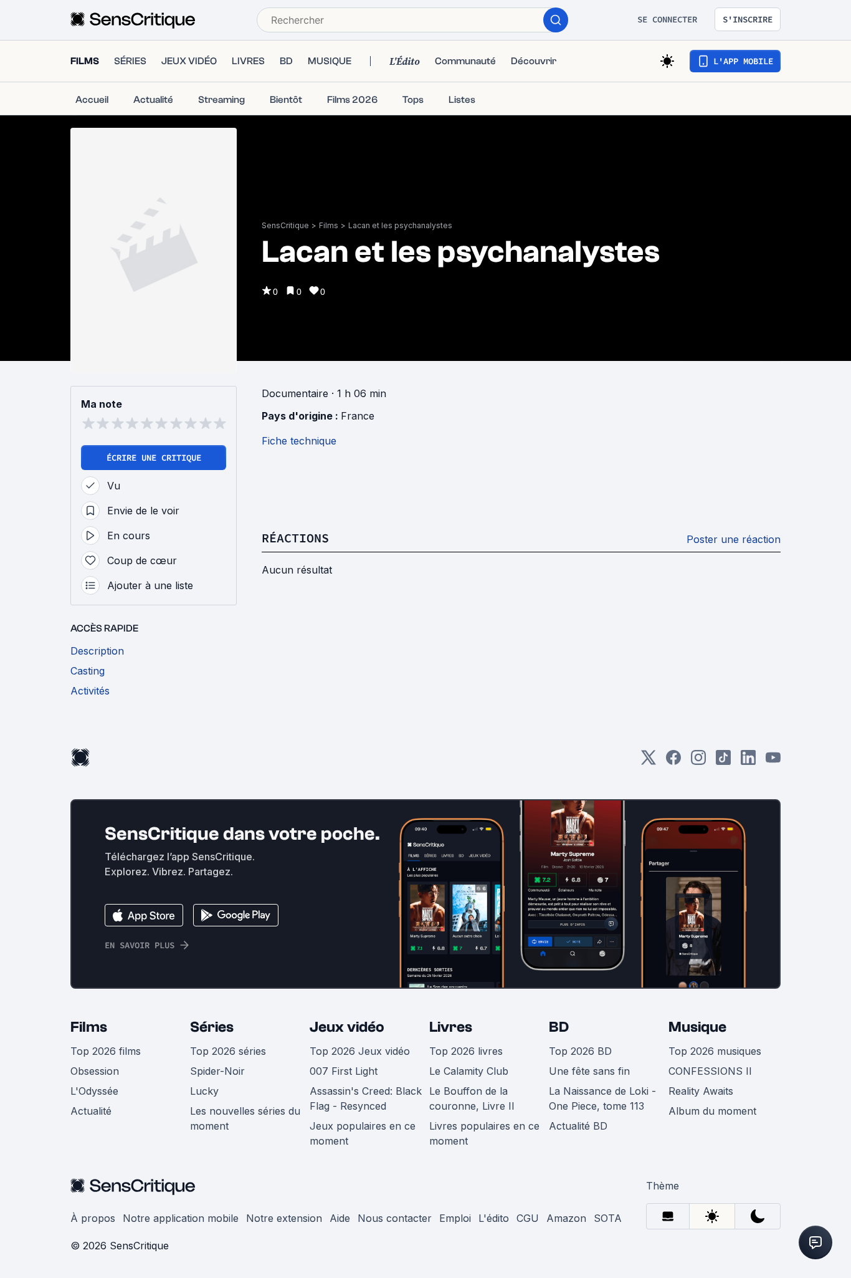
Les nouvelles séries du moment (245, 1118)
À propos (92, 1218)
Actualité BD (578, 1126)
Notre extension (284, 1218)
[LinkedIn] (748, 761)
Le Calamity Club (468, 1071)
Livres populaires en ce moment (484, 1133)
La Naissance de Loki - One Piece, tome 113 (602, 1098)
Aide (340, 1218)
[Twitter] (648, 761)
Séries (212, 1027)
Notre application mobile (181, 1218)
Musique (697, 1027)
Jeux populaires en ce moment (363, 1133)
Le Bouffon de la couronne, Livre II (472, 1098)
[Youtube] (773, 761)
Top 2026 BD (580, 1051)
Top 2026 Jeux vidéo (360, 1051)
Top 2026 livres (466, 1051)
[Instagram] (698, 761)
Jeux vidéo (347, 1027)
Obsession (94, 1071)
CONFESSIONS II (710, 1071)
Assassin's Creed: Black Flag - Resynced (366, 1098)
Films (328, 225)
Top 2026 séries (228, 1051)
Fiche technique (299, 441)
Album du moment (712, 1111)
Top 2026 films (105, 1051)
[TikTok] (723, 761)
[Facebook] (673, 761)
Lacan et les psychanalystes (400, 225)
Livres (450, 1027)
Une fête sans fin (589, 1071)
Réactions (295, 537)
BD (559, 1027)
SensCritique (285, 225)
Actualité (91, 1111)
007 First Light (344, 1071)
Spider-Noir (217, 1071)
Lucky (204, 1091)
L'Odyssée (94, 1091)
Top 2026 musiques (714, 1051)
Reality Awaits (700, 1091)
